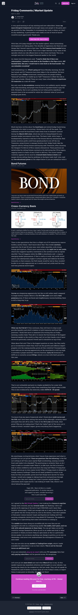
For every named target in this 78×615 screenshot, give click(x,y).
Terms (41, 604)
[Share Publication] (59, 3)
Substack (31, 611)
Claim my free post (39, 586)
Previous (17, 597)
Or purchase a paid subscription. (39, 590)
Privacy (37, 604)
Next (62, 597)
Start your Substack (35, 608)
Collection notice (48, 604)
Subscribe (65, 3)
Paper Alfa (13, 165)
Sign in (73, 3)
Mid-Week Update (31, 503)
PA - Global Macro (19, 16)
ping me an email (33, 552)
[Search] (55, 3)
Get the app (46, 608)
